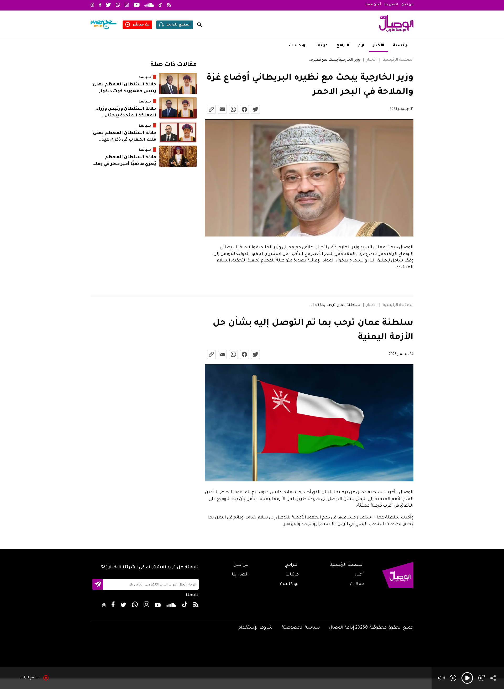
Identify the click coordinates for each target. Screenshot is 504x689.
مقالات (357, 584)
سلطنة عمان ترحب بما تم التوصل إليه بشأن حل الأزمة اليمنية (334, 305)
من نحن (407, 5)
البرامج (343, 46)
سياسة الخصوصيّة (301, 627)
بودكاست (298, 46)
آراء (361, 46)
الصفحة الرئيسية (398, 60)
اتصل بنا (391, 5)
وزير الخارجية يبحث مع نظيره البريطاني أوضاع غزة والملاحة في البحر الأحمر (334, 60)
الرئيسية (401, 46)
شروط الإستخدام (255, 627)
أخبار (359, 574)
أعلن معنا (373, 5)
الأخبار (378, 46)
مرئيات (322, 46)
